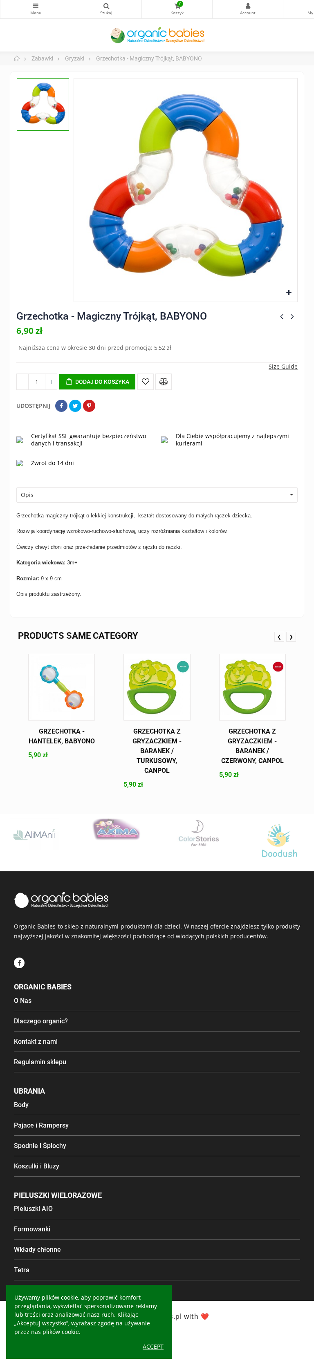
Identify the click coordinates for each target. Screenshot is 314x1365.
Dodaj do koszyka (101, 381)
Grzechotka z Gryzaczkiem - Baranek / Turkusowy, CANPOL (157, 750)
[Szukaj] (106, 9)
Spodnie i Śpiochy (40, 1146)
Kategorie (35, 9)
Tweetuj (75, 406)
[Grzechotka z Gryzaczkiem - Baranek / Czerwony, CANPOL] (252, 687)
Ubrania (29, 1091)
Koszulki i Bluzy (36, 1166)
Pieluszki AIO (33, 1209)
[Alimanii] (34, 834)
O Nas (22, 1001)
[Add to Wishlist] (145, 382)
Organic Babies (43, 986)
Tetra (21, 1270)
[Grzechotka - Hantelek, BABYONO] (61, 687)
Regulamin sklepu (40, 1062)
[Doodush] (279, 842)
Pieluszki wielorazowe (58, 1195)
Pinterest (89, 406)
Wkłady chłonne (37, 1249)
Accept (153, 1346)
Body (21, 1105)
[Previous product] (281, 316)
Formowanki (32, 1229)
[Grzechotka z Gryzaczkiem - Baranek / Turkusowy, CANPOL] (156, 687)
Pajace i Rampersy (41, 1125)
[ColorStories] (197, 832)
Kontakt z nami (36, 1041)
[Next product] (292, 316)
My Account (247, 9)
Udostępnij (61, 406)
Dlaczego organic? (41, 1021)
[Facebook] (19, 963)
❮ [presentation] (279, 636)
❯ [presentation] (291, 636)
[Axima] (116, 829)
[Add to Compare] (163, 382)
